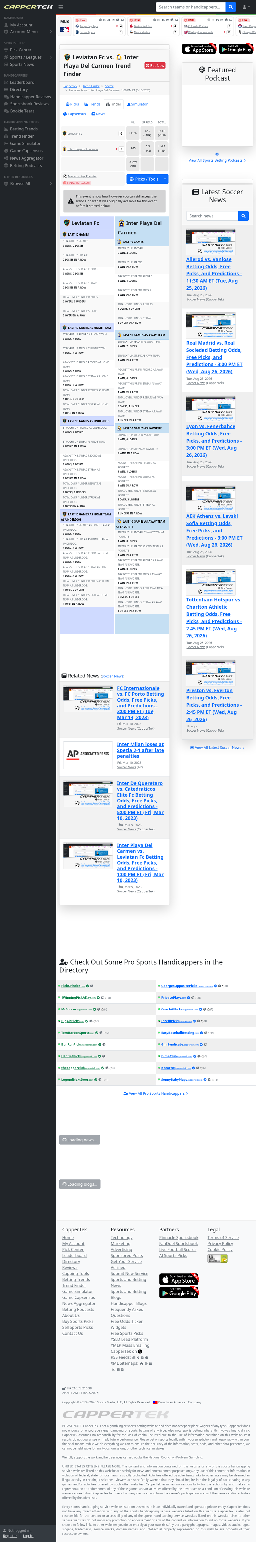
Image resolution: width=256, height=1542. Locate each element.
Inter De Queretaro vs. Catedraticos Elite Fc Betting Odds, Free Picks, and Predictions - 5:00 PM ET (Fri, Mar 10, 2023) (140, 800)
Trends (94, 104)
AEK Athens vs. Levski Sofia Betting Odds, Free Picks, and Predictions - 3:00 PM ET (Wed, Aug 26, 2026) (214, 530)
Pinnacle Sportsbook (178, 1237)
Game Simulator (25, 143)
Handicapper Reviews (30, 96)
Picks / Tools (146, 179)
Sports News (22, 64)
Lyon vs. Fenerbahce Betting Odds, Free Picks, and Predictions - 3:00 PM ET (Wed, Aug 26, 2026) (214, 440)
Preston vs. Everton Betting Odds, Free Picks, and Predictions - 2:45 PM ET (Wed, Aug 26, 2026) (214, 704)
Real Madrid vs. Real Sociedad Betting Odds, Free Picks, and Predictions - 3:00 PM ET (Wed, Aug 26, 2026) (214, 357)
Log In (28, 1535)
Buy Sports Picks (78, 1321)
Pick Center (21, 50)
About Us (71, 1315)
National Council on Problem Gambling (175, 1457)
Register (10, 1535)
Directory (19, 89)
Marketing (120, 1243)
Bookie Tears (22, 111)
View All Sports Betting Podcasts (215, 160)
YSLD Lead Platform (129, 1339)
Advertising (121, 1249)
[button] (246, 7)
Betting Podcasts (26, 165)
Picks (74, 104)
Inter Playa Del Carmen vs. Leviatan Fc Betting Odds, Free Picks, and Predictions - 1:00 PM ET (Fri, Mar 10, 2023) (140, 862)
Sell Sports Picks (77, 1327)
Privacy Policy (220, 1243)
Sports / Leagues (26, 57)
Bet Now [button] (157, 65)
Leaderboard (22, 82)
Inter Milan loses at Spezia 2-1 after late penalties (140, 750)
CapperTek (70, 86)
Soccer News (112, 676)
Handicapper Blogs (129, 1303)
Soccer (109, 86)
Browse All (20, 183)
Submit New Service (129, 1273)
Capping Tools (75, 1273)
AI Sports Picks (173, 1255)
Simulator (139, 104)
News (100, 113)
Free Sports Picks (127, 1333)
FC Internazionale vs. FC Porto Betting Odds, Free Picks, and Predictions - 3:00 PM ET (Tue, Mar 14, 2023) (140, 703)
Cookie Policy (220, 1249)
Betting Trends (24, 129)
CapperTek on (124, 1351)
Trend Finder (22, 136)
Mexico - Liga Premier (82, 176)
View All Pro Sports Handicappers (157, 1093)
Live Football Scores (177, 1249)
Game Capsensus (26, 150)
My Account (21, 25)
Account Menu (24, 31)
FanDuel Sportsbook (178, 1243)
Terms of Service (223, 1237)
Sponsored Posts (127, 1255)
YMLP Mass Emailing (130, 1345)
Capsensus (77, 113)
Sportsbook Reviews (29, 103)
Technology (121, 1237)
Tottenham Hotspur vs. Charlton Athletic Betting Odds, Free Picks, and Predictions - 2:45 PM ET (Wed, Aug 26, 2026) (214, 617)
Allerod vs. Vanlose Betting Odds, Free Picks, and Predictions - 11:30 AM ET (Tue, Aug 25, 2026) (214, 273)
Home (68, 1237)
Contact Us (72, 1333)
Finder (115, 104)
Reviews (70, 1267)
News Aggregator (27, 158)
